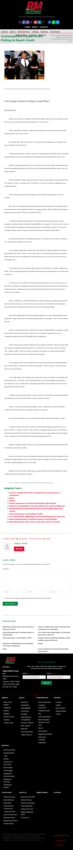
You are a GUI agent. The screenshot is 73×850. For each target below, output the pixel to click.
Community (55, 32)
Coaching (25, 711)
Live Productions (44, 717)
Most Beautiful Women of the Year (43, 722)
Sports (12, 32)
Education (7, 803)
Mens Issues (60, 708)
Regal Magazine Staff (27, 813)
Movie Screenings (28, 803)
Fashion (59, 702)
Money (6, 759)
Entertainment (24, 32)
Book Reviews (9, 800)
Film (39, 714)
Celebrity (7, 708)
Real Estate (8, 768)
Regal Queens (21, 35)
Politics (6, 711)
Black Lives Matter (8, 703)
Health (58, 705)
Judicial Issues (9, 812)
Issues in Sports (27, 723)
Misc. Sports (25, 726)
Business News (9, 750)
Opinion (4, 32)
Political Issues (9, 797)
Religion (7, 714)
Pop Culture (42, 731)
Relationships (61, 711)
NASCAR (24, 729)
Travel (58, 714)
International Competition (26, 718)
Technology (8, 771)
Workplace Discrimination (9, 775)
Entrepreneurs (9, 753)
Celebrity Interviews (42, 706)
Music (70, 35)
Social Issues (9, 824)
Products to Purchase (8, 763)
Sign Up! (46, 683)
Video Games (26, 735)
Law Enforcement (10, 815)
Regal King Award (10, 821)
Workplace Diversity (8, 780)
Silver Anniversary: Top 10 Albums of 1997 (26, 514)
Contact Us (59, 840)
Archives (32, 35)
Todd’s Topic (8, 723)
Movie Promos (26, 800)
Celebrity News (44, 711)
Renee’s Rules (9, 717)
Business (44, 32)
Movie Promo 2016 (28, 797)
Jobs (5, 756)
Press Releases (27, 806)
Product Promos (27, 809)
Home (55, 836)
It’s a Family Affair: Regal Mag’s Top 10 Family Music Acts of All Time (37, 517)
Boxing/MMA (25, 708)
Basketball (25, 705)
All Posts (19, 549)
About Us (42, 35)
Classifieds (60, 845)
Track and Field (27, 732)
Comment (6, 569)
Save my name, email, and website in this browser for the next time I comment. (28, 598)
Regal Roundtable (45, 734)
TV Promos (25, 818)
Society (6, 720)
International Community (8, 807)
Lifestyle (35, 32)
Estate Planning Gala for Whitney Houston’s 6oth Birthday (33, 519)
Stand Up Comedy (41, 738)
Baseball (24, 702)
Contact (6, 667)
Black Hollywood (44, 702)
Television (42, 743)
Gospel (58, 37)
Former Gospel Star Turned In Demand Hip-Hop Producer (32, 503)
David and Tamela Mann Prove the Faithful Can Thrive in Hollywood (37, 506)
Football (24, 714)
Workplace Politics (8, 786)
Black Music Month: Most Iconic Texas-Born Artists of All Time (34, 522)
